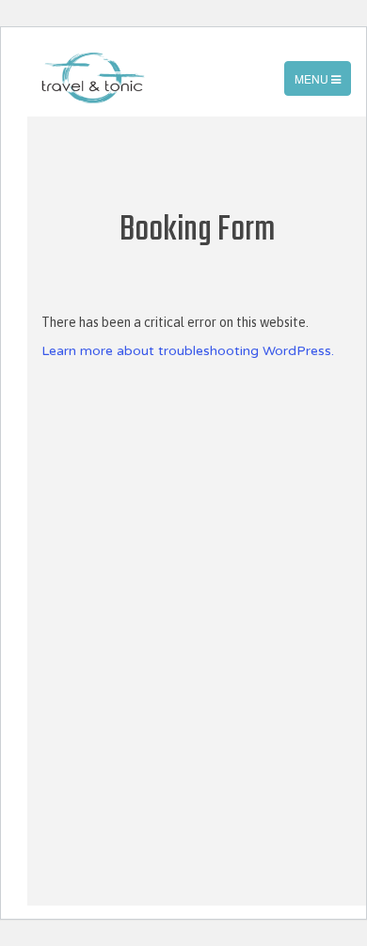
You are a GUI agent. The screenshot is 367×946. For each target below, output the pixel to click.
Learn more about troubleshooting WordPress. (187, 351)
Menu (322, 83)
